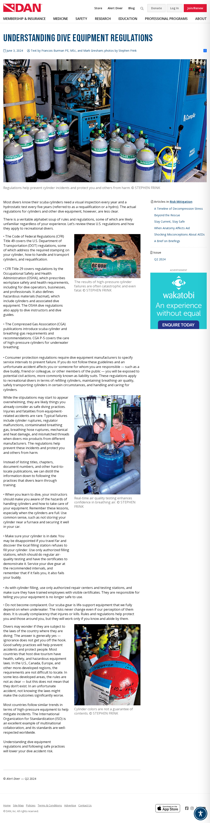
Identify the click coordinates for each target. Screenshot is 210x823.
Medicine (60, 18)
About (201, 18)
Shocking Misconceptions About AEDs (179, 234)
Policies (30, 805)
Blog (131, 8)
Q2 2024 (159, 259)
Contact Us (85, 805)
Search (142, 8)
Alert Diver (115, 8)
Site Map (18, 805)
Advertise (70, 805)
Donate (156, 8)
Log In (174, 8)
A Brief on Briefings (167, 241)
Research (103, 18)
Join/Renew (195, 8)
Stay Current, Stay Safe (169, 221)
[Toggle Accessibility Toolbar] (200, 813)
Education (128, 18)
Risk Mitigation (181, 201)
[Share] (205, 51)
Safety (81, 18)
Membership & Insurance (24, 18)
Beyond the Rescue (167, 215)
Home (7, 805)
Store (98, 8)
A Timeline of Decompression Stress (178, 209)
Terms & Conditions (50, 805)
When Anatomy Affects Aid (172, 228)
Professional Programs (166, 18)
